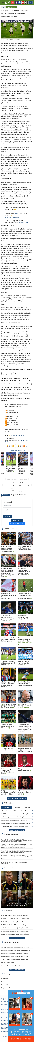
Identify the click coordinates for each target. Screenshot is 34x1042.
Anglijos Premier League (24, 485)
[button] (2, 2)
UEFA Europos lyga (23, 488)
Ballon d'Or (4, 1007)
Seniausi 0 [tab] (22, 495)
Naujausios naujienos (6, 999)
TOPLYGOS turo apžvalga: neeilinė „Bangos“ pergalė (15, 959)
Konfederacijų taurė (6, 1031)
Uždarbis (3, 981)
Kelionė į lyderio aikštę (7, 962)
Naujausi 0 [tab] (14, 495)
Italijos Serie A (23, 479)
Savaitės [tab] (17, 807)
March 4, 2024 (23, 222)
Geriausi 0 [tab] (5, 495)
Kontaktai (5, 1036)
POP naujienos (5, 1001)
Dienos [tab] (6, 807)
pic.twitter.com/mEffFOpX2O (13, 217)
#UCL (16, 213)
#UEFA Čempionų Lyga (18, 450)
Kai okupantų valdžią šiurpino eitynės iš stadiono (14, 953)
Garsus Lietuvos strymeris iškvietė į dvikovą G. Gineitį (16, 823)
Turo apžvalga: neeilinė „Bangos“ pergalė (12, 965)
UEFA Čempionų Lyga (17, 491)
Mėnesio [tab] (27, 807)
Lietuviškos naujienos (6, 1004)
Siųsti (6, 516)
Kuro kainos (4, 978)
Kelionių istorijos (6, 984)
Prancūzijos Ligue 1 (11, 482)
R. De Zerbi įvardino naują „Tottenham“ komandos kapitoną (17, 915)
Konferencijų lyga (10, 488)
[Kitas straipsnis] (32, 23)
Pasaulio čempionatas (7, 1018)
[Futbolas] (3, 7)
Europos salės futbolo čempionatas (6, 1024)
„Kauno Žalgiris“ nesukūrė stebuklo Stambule (13, 810)
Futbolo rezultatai (5, 1012)
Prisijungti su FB (18, 523)
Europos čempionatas (6, 1020)
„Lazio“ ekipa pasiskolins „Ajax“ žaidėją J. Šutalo (15, 934)
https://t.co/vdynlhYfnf (17, 435)
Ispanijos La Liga (23, 482)
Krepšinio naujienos (6, 988)
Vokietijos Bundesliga (9, 485)
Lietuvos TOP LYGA (11, 479)
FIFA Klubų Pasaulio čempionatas (6, 1028)
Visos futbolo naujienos (17, 798)
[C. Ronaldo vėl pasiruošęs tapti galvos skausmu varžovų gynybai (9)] (17, 889)
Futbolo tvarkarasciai (6, 1009)
